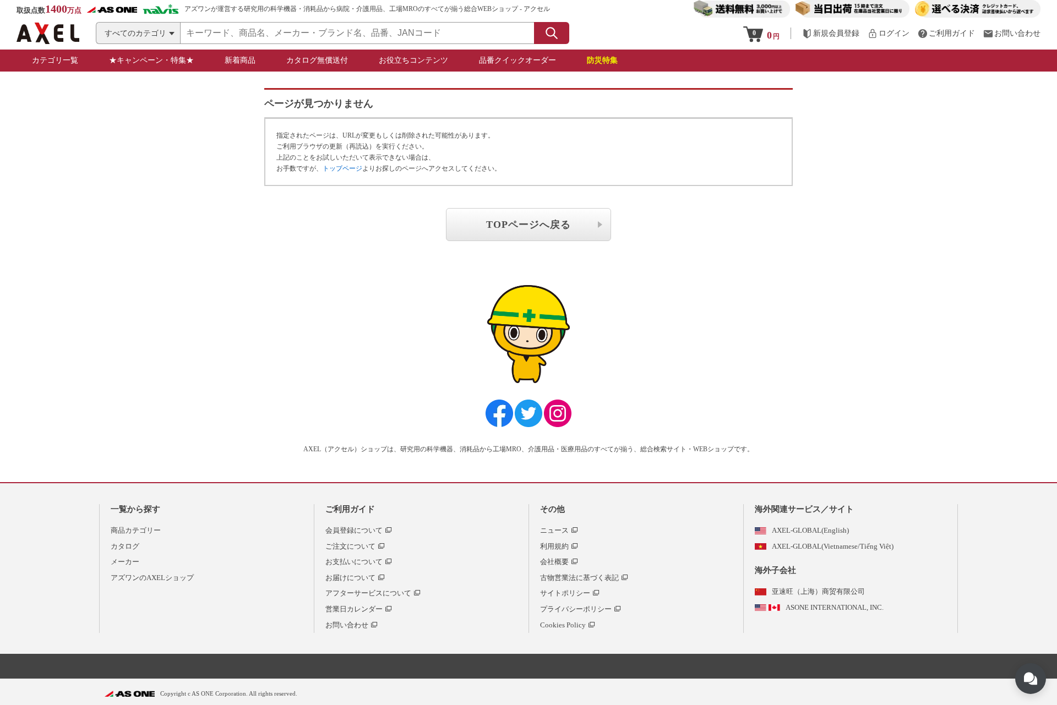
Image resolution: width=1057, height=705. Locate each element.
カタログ (125, 546)
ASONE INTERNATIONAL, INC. (835, 607)
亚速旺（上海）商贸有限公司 (818, 591)
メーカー (125, 562)
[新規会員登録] (830, 33)
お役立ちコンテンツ (413, 60)
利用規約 (554, 546)
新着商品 (240, 60)
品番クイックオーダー (517, 60)
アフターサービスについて (368, 593)
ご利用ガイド (350, 509)
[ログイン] (888, 33)
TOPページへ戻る (528, 224)
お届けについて (350, 577)
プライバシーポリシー (576, 609)
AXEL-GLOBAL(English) (810, 530)
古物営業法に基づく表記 (579, 577)
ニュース (554, 530)
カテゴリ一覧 (55, 60)
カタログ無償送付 (317, 60)
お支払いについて (354, 562)
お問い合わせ (346, 625)
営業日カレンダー (354, 609)
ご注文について (350, 546)
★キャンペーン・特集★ (151, 60)
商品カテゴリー (136, 530)
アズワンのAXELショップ (152, 577)
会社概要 (554, 562)
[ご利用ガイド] (946, 33)
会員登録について (354, 530)
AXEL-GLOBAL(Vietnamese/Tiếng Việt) (832, 546)
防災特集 (602, 60)
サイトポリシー (565, 593)
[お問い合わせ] (1011, 33)
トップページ (342, 168)
